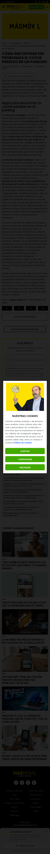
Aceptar (25, 450)
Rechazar (25, 467)
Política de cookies (22, 442)
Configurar (25, 459)
